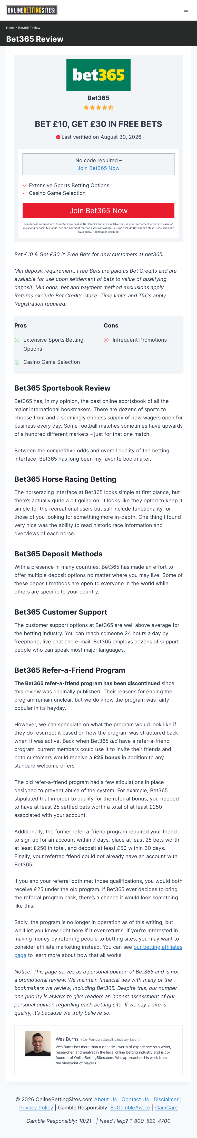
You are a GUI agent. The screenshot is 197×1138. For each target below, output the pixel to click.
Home (10, 28)
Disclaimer (166, 1099)
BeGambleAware (130, 1108)
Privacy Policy (36, 1108)
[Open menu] (186, 10)
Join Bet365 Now (98, 168)
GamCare (166, 1108)
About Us (105, 1099)
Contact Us (135, 1099)
